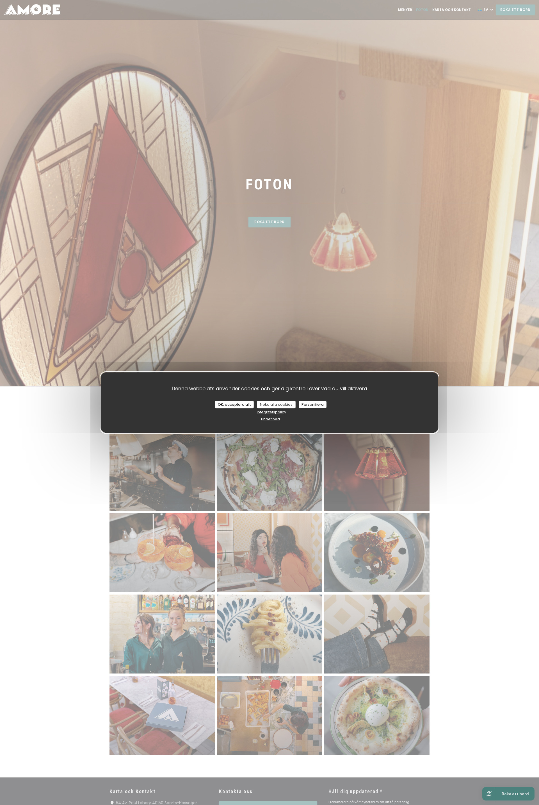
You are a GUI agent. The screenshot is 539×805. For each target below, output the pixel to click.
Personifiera (313, 404)
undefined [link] (270, 419)
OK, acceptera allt (234, 404)
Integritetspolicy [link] (271, 412)
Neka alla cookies (276, 404)
